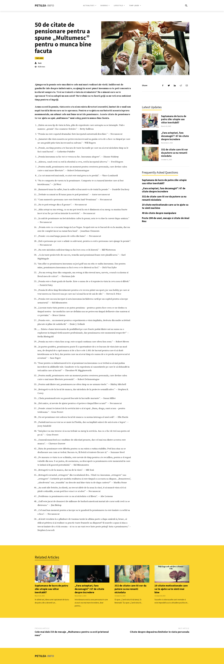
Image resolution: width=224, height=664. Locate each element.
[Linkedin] (174, 85)
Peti (39, 63)
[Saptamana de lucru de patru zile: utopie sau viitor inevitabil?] (150, 121)
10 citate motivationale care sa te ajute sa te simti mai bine (171, 589)
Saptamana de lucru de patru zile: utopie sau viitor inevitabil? (173, 119)
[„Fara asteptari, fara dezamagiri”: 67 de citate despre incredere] (150, 137)
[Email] (186, 85)
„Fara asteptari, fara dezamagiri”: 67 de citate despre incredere (175, 136)
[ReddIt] (180, 85)
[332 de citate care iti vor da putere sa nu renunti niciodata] (150, 154)
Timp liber (39, 58)
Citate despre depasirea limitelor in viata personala (159, 631)
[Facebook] (162, 85)
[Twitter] (168, 85)
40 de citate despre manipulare (159, 213)
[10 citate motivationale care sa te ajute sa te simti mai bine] (172, 574)
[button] (175, 5)
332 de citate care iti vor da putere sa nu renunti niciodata (174, 152)
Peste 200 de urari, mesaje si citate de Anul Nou (165, 219)
